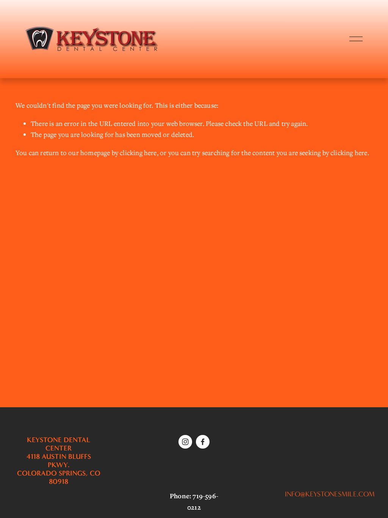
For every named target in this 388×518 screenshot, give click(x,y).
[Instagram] (185, 442)
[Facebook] (203, 442)
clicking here (138, 152)
